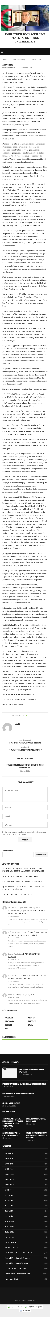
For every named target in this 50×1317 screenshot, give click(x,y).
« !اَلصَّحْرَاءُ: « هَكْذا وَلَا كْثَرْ (25, 995)
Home (4, 60)
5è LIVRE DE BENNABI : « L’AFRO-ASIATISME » (22, 882)
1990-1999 (26, 1185)
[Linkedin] (36, 51)
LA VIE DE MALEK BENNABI (26, 1268)
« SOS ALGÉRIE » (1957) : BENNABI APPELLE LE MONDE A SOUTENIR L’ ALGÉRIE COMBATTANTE (23, 870)
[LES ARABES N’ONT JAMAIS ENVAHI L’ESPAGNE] (9, 1073)
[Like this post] (28, 715)
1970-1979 (26, 1153)
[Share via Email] (38, 715)
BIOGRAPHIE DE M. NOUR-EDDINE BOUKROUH (18, 1094)
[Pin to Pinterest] (36, 715)
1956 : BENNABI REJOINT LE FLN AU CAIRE (20, 876)
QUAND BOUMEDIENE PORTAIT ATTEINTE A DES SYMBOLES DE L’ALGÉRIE (23, 888)
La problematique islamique (26, 1263)
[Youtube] (44, 51)
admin (12, 68)
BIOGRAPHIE (26, 1242)
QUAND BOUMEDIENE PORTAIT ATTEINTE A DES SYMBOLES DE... (25, 766)
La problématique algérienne (26, 1258)
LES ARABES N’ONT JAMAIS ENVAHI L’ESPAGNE (31, 1070)
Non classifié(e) (19, 60)
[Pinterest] (33, 51)
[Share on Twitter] (33, 715)
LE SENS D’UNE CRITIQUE (11, 1103)
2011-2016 (26, 1195)
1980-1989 (26, 1169)
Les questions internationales (26, 1274)
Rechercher (7, 851)
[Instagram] (30, 51)
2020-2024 (26, 1221)
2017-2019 (26, 1211)
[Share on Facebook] (31, 715)
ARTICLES (26, 1237)
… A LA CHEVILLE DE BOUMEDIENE (17, 894)
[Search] (47, 51)
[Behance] (41, 51)
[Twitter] (28, 51)
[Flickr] (38, 51)
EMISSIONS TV (26, 1248)
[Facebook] (25, 51)
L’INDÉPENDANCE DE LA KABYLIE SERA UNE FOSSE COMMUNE (24, 1084)
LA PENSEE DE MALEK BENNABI (26, 1253)
